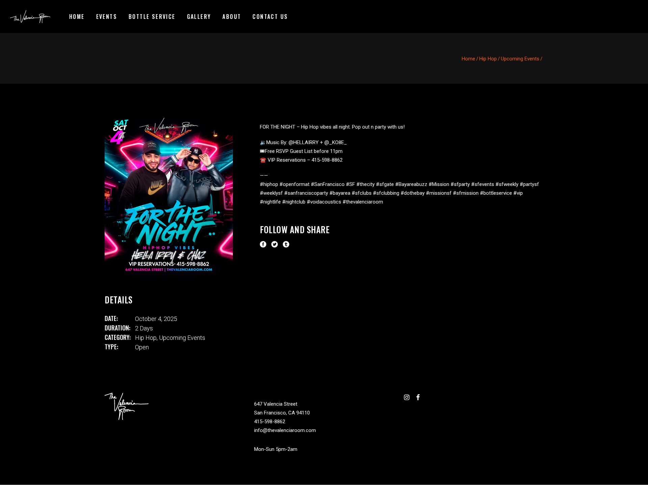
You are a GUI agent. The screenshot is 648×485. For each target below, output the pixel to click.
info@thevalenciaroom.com (285, 430)
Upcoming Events (520, 59)
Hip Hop (488, 59)
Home (468, 59)
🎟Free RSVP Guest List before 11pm (301, 151)
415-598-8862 (269, 422)
